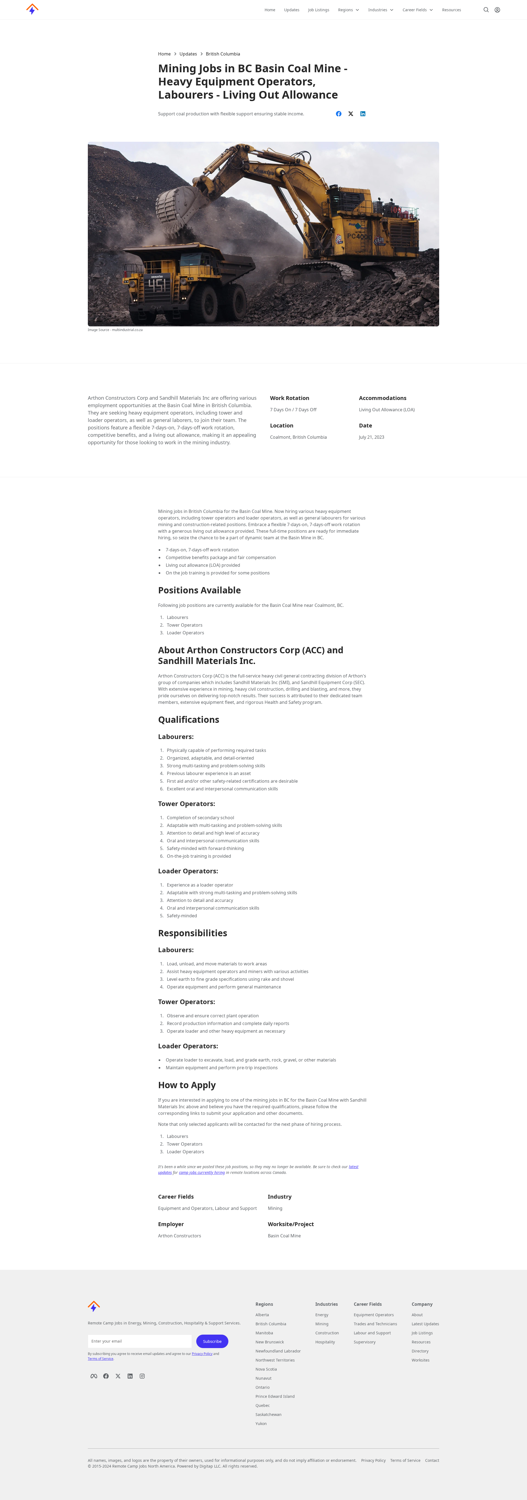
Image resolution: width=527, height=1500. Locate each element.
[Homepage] (32, 10)
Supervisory (364, 1342)
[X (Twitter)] (118, 1376)
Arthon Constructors (179, 1236)
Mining (275, 1208)
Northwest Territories (275, 1360)
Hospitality (325, 1342)
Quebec (263, 1405)
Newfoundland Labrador (278, 1351)
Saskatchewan (269, 1414)
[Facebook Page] (94, 1376)
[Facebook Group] (106, 1376)
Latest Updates (425, 1323)
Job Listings (318, 9)
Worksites (421, 1360)
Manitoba (264, 1332)
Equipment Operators (374, 1314)
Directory (420, 1351)
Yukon (261, 1423)
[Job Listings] (486, 10)
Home (270, 9)
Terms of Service (100, 1358)
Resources (451, 9)
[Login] (497, 10)
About (417, 1314)
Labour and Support (372, 1332)
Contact (432, 1460)
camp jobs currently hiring (202, 1172)
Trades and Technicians (375, 1323)
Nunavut (263, 1378)
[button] (349, 10)
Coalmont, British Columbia (298, 437)
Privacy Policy (202, 1353)
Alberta (262, 1314)
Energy (321, 1314)
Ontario (263, 1387)
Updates (291, 9)
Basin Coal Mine (284, 1236)
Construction (327, 1332)
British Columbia (223, 54)
